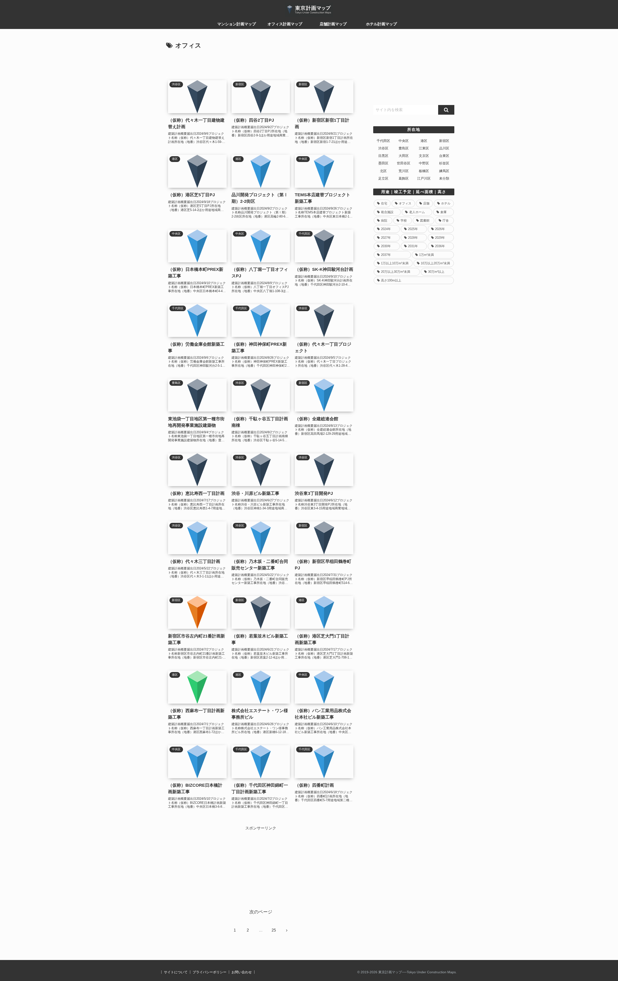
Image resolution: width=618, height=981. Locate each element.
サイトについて (176, 972)
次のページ (260, 911)
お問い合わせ (242, 972)
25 (274, 930)
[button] (446, 110)
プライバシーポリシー (209, 972)
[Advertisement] (260, 64)
